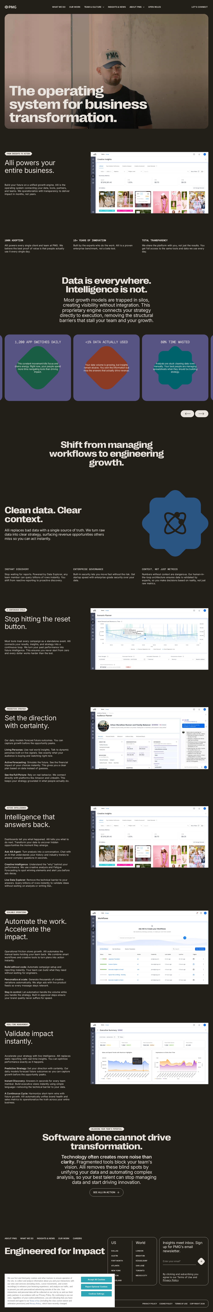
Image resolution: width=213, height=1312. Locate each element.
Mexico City (141, 1275)
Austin (114, 1256)
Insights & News (46, 1238)
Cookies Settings (96, 1294)
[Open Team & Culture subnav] (103, 7)
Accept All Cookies (96, 1279)
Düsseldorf (141, 1261)
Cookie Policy (166, 1304)
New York (116, 1270)
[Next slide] (201, 413)
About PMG (11, 1238)
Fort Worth (117, 1261)
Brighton (140, 1256)
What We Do (27, 1238)
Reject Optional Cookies (96, 1287)
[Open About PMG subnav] (143, 7)
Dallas (114, 1251)
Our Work (63, 1238)
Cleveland (116, 1280)
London (139, 1251)
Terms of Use (181, 1304)
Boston (115, 1275)
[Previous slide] (187, 413)
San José (140, 1266)
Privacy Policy (171, 1280)
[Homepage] (10, 7)
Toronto (140, 1270)
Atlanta (115, 1266)
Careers (77, 1238)
